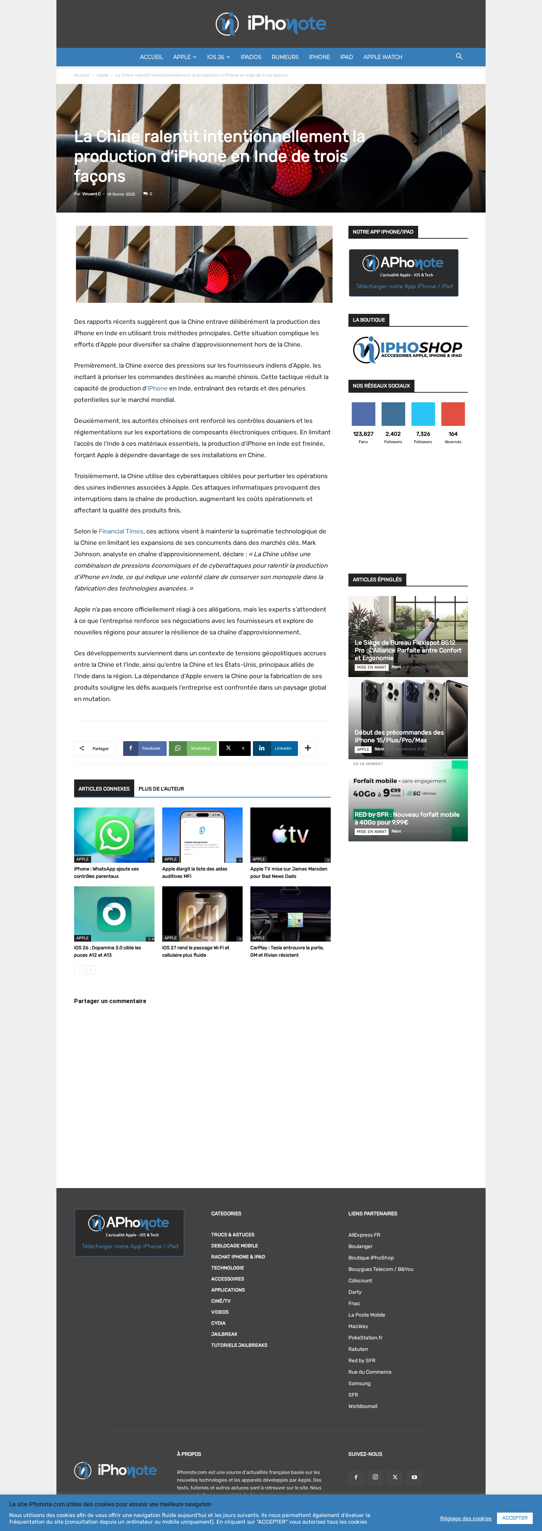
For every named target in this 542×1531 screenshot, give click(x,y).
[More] (308, 748)
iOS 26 (215, 57)
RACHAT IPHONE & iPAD (238, 1257)
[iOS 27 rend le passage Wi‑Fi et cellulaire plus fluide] (202, 914)
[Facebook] (355, 1478)
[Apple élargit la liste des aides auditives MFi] (202, 835)
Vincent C (91, 194)
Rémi (396, 667)
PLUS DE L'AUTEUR (161, 789)
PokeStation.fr (365, 1338)
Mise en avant (371, 667)
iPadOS (251, 57)
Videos (220, 1312)
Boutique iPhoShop (371, 1258)
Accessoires (227, 1279)
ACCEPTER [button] (515, 1518)
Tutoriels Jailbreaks (239, 1345)
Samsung (359, 1383)
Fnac (354, 1303)
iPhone (319, 57)
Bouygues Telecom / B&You (380, 1269)
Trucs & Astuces (232, 1234)
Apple (182, 57)
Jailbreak (224, 1334)
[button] (459, 58)
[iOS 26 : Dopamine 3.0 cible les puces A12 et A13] (114, 914)
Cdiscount (360, 1281)
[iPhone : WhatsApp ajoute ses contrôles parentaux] (114, 835)
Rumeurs (285, 57)
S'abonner (453, 405)
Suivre (393, 405)
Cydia (218, 1323)
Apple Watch (383, 57)
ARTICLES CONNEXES (104, 789)
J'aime (363, 405)
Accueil (151, 57)
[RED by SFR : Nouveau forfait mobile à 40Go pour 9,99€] (408, 800)
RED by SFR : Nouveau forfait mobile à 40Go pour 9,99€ (407, 818)
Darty (355, 1292)
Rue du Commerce (370, 1372)
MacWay (358, 1326)
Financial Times (121, 531)
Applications (228, 1290)
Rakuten (358, 1349)
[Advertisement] (408, 513)
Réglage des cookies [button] (465, 1518)
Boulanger (360, 1246)
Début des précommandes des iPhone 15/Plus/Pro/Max (399, 736)
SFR (353, 1395)
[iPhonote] (271, 24)
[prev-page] (78, 969)
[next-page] (90, 969)
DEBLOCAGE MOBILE (234, 1245)
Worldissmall (362, 1406)
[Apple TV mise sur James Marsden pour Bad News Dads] (290, 835)
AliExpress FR (364, 1235)
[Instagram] (375, 1477)
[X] (395, 1478)
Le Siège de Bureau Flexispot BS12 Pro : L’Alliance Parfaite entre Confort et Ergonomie (408, 650)
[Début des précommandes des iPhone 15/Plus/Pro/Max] (408, 718)
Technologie (227, 1268)
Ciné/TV (221, 1301)
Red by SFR (361, 1360)
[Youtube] (414, 1478)
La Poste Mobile (366, 1315)
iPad (346, 57)
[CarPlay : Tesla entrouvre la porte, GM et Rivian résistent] (290, 914)
